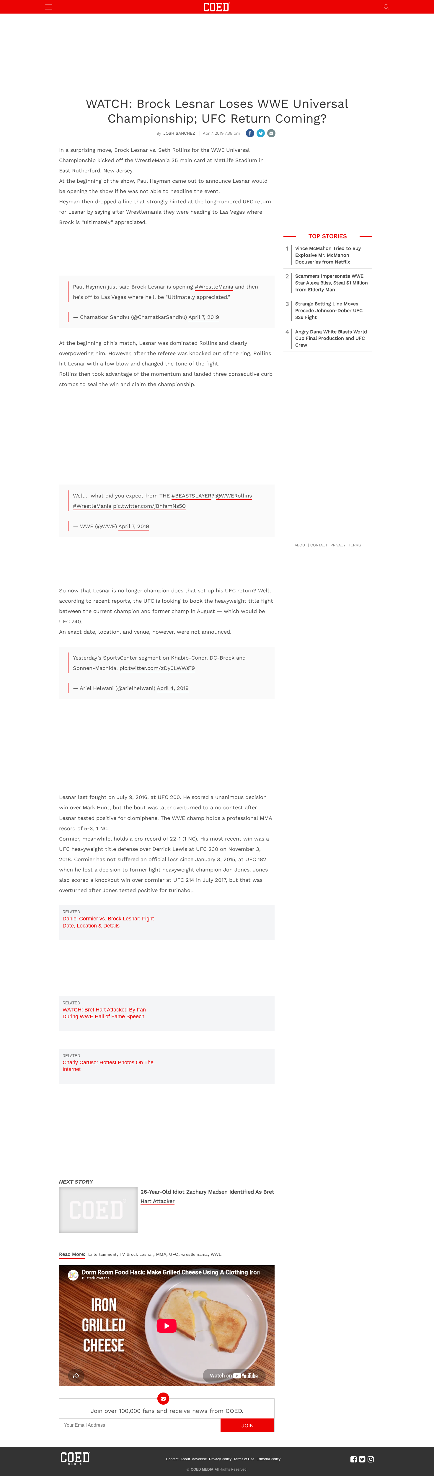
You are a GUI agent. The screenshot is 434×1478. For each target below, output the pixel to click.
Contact (172, 1459)
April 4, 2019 (173, 688)
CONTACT (318, 545)
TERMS (355, 545)
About (185, 1459)
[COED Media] (75, 1464)
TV (122, 1254)
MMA (161, 1254)
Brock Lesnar (140, 1254)
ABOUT (301, 545)
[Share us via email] (271, 133)
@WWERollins (234, 495)
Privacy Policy (220, 1459)
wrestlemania (194, 1254)
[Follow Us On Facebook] (353, 1459)
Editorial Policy (268, 1459)
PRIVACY (338, 545)
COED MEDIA (202, 1469)
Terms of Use (244, 1459)
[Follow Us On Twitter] (362, 1459)
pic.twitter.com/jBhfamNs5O (149, 506)
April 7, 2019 (203, 317)
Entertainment (102, 1254)
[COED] (217, 6)
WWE (216, 1254)
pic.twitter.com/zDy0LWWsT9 (157, 668)
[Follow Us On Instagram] (370, 1459)
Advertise (199, 1459)
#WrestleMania (214, 287)
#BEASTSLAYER (191, 495)
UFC (173, 1254)
